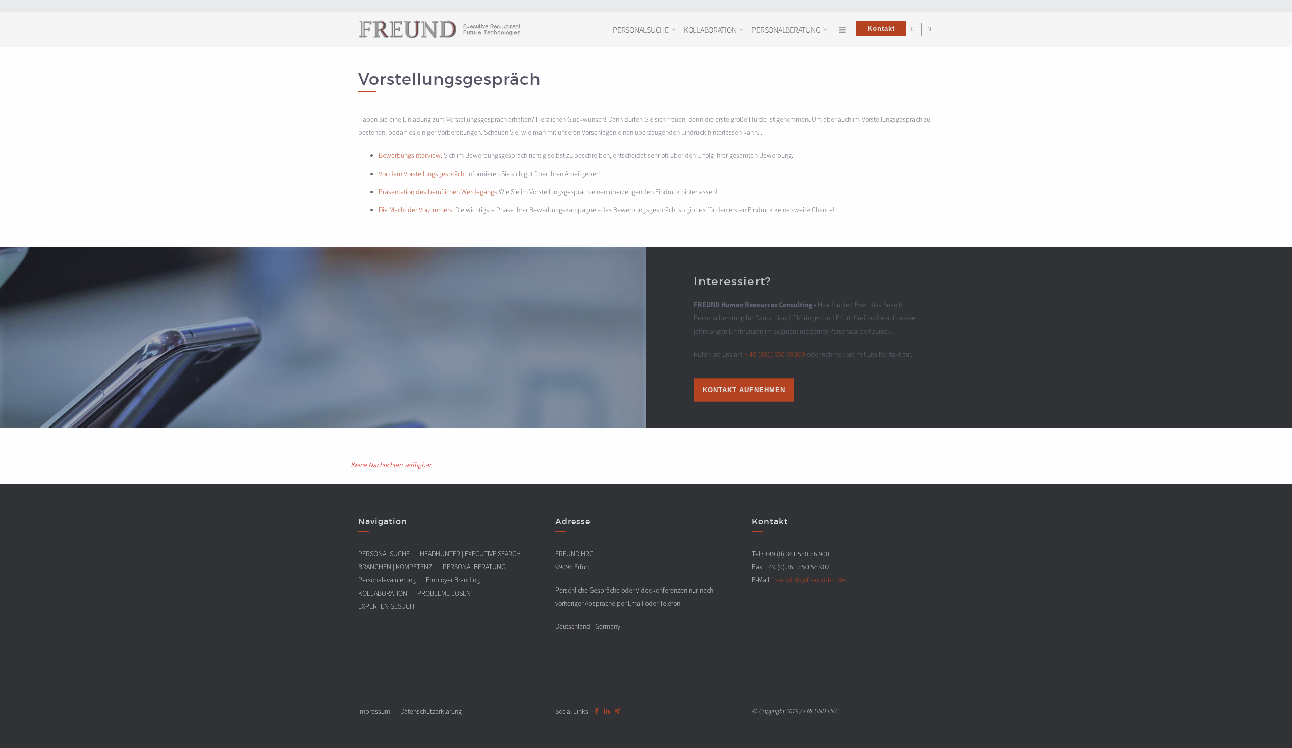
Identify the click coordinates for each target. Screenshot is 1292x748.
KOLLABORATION (710, 30)
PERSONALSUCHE (641, 30)
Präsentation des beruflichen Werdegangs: (439, 191)
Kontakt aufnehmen (744, 389)
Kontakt (881, 28)
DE (914, 29)
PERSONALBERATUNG (785, 30)
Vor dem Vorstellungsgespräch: (422, 173)
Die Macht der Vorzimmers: (416, 210)
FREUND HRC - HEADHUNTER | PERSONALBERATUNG (446, 30)
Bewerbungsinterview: (410, 155)
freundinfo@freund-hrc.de (808, 579)
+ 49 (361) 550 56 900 (774, 353)
